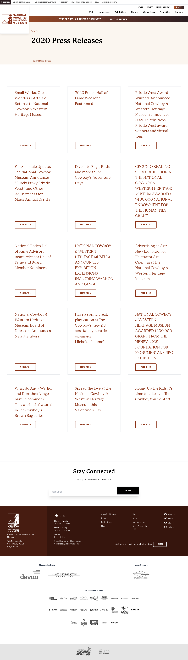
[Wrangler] (114, 623)
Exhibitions (120, 12)
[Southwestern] (73, 622)
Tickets (179, 7)
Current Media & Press (42, 61)
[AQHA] (84, 598)
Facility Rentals (106, 522)
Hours (103, 518)
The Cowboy (5, 2)
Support (179, 12)
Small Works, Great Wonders (81, 2)
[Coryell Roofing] (125, 598)
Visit (91, 12)
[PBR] (135, 610)
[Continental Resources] (114, 598)
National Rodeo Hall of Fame (45, 2)
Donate (150, 7)
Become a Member (163, 7)
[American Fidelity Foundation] (63, 598)
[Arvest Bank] (94, 598)
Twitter (170, 519)
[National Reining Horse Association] (84, 610)
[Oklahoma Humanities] (114, 610)
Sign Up (128, 491)
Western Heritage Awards (22, 2)
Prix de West (63, 2)
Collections (149, 12)
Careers (135, 514)
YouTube (171, 523)
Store (140, 7)
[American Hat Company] (73, 598)
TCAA (97, 2)
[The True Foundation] (141, 574)
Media (34, 31)
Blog (103, 526)
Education (165, 12)
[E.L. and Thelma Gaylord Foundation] (64, 575)
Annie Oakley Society (109, 2)
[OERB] (94, 610)
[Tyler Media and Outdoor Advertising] (94, 622)
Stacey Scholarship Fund (140, 527)
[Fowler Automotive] (53, 610)
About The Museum (108, 514)
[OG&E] (104, 610)
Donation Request (139, 522)
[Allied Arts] (53, 598)
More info (85, 145)
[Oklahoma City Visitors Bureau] (104, 623)
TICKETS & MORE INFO (118, 19)
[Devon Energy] (30, 574)
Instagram (171, 527)
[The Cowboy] (14, 19)
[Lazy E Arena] (63, 610)
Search (160, 544)
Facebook (171, 515)
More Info (25, 145)
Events (134, 12)
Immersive (104, 12)
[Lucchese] (73, 610)
